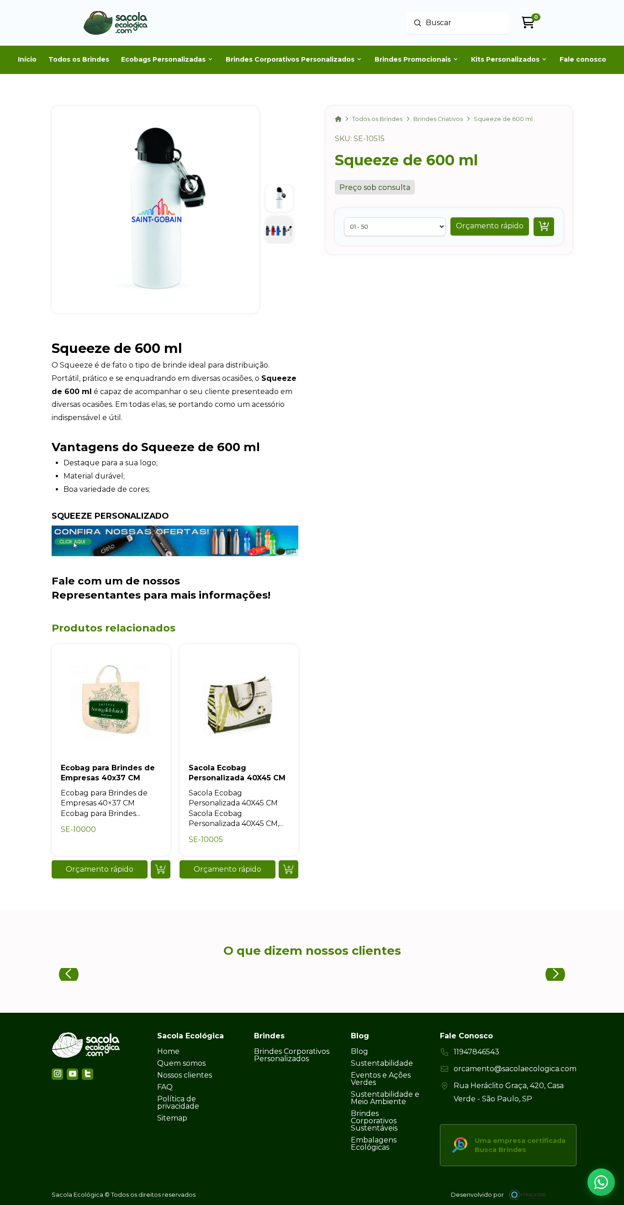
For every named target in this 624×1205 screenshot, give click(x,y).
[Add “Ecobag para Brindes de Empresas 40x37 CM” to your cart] (160, 869)
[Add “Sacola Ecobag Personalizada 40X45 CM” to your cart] (288, 869)
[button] (489, 226)
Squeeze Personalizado (110, 516)
